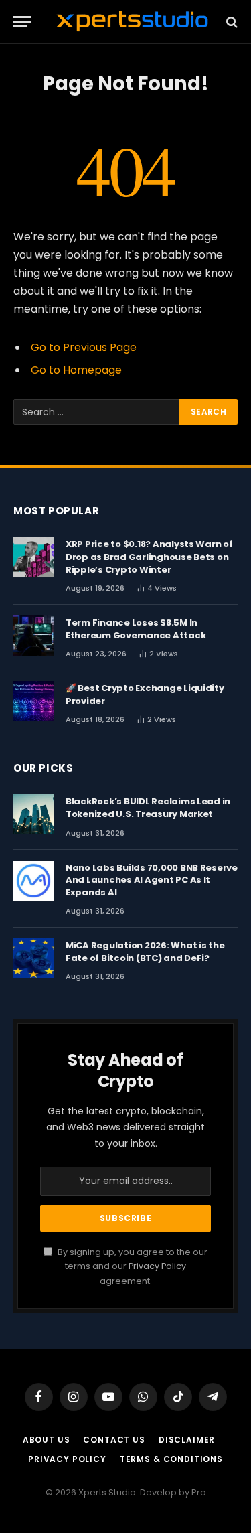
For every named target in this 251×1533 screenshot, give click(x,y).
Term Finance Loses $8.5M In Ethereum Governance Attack (135, 629)
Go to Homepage (76, 370)
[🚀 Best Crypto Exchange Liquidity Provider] (33, 701)
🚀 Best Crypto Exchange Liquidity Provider (145, 694)
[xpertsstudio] (132, 22)
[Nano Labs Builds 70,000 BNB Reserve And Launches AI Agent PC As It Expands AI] (33, 881)
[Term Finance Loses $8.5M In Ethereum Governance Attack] (33, 635)
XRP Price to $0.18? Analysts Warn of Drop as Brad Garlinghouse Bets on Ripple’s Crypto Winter (149, 556)
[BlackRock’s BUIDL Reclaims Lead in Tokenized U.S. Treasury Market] (33, 814)
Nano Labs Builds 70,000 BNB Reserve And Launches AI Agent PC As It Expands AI (152, 880)
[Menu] (22, 22)
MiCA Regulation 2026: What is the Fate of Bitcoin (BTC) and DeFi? (145, 951)
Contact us (114, 1439)
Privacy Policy (157, 1266)
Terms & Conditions (171, 1459)
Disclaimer (187, 1439)
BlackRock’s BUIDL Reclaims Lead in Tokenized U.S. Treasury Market (148, 807)
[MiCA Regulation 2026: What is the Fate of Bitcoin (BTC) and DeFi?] (33, 958)
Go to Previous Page (84, 347)
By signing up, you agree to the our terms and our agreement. (131, 1266)
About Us (46, 1439)
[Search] (231, 22)
